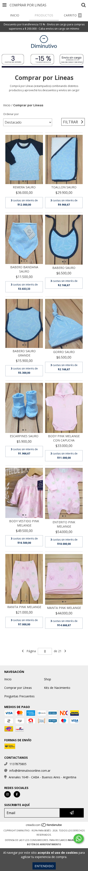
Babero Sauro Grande (24, 353)
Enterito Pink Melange (64, 524)
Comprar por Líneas (18, 688)
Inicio (6, 105)
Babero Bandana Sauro (24, 269)
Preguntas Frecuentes (19, 696)
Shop (47, 679)
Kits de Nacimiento (57, 688)
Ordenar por (11, 114)
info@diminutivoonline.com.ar (29, 771)
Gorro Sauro (64, 352)
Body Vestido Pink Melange (24, 523)
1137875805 (17, 764)
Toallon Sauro (63, 187)
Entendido (44, 866)
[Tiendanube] (44, 826)
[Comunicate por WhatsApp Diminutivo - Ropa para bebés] (78, 838)
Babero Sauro (63, 268)
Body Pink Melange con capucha (64, 438)
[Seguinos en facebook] (17, 794)
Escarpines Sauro (24, 436)
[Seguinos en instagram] (7, 794)
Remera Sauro (24, 187)
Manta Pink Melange (64, 608)
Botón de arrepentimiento (44, 844)
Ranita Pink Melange (24, 607)
